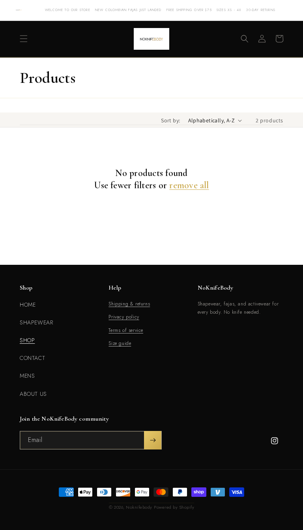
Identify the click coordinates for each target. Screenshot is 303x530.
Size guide (119, 343)
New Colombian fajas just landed (128, 9)
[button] (23, 38)
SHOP (27, 340)
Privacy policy (123, 316)
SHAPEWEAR (36, 322)
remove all (189, 185)
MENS (27, 376)
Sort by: (170, 120)
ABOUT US (33, 394)
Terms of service (125, 330)
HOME (28, 305)
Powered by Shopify (174, 507)
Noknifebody (139, 507)
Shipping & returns (129, 303)
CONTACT (32, 358)
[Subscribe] (152, 440)
